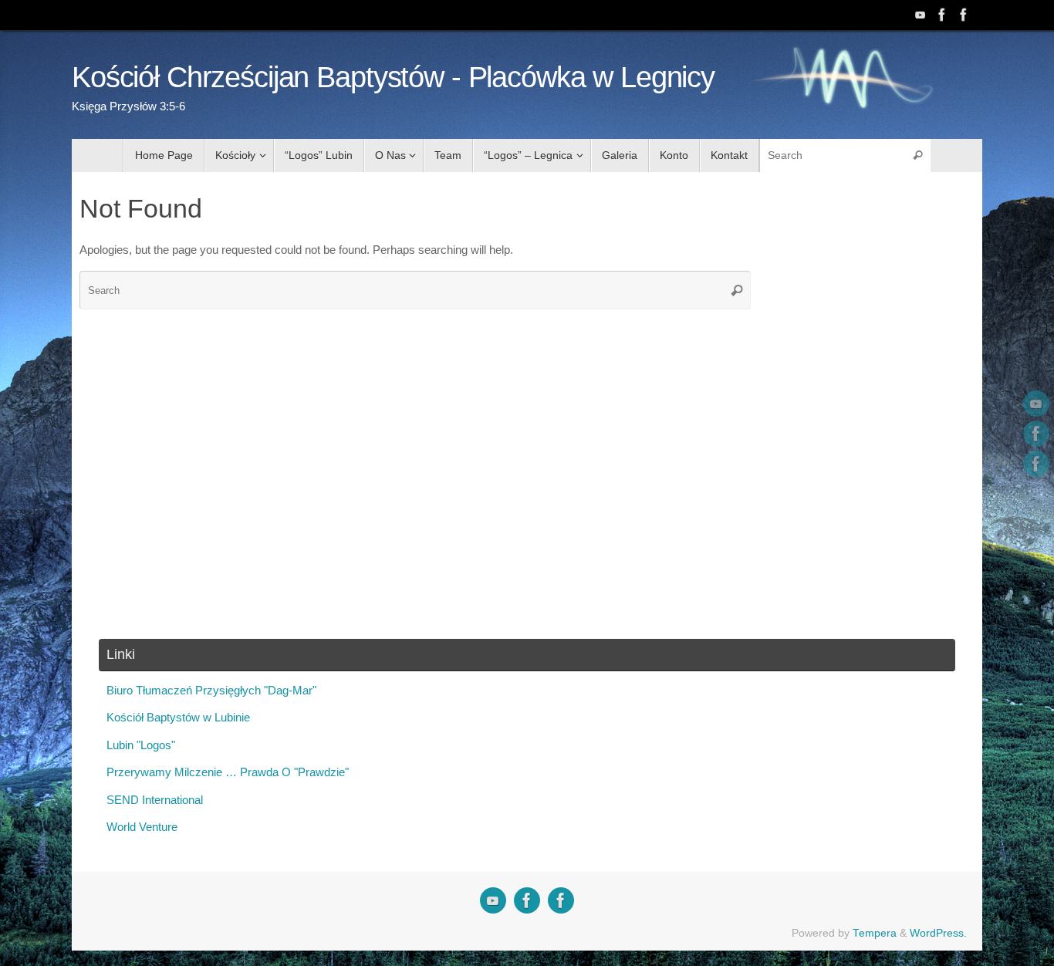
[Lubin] (964, 14)
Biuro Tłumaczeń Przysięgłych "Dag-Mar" (211, 690)
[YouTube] (920, 14)
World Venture (141, 826)
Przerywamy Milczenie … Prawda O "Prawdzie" (227, 772)
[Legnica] (942, 14)
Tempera (875, 933)
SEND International (154, 799)
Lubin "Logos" (140, 745)
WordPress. (938, 933)
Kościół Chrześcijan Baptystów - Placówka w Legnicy (393, 77)
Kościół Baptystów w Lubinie (178, 717)
